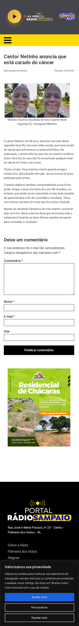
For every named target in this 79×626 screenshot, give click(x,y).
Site (7, 331)
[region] (39, 593)
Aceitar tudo (39, 597)
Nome (9, 301)
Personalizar (39, 607)
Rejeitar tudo (39, 617)
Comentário (13, 261)
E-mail (9, 316)
